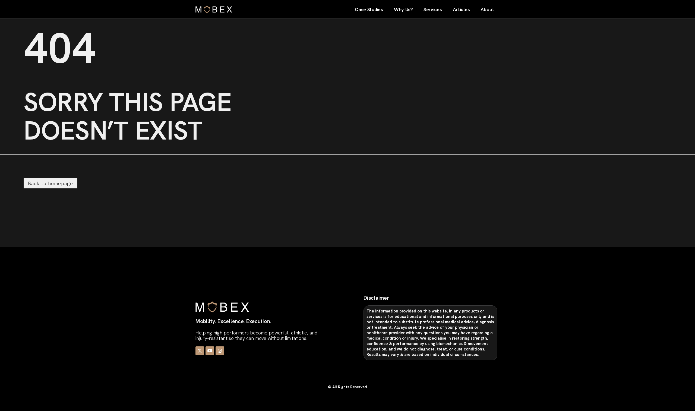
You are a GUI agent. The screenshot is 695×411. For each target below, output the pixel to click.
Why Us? (403, 9)
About (487, 9)
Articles (461, 9)
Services (433, 9)
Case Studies (369, 9)
